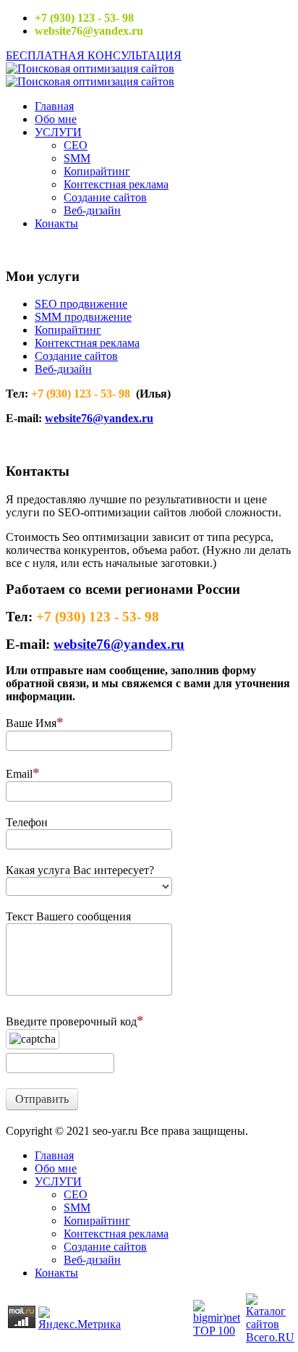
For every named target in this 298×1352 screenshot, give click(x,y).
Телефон (27, 822)
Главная (54, 106)
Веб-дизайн (92, 210)
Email (19, 774)
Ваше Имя (31, 723)
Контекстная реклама (116, 184)
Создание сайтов (105, 197)
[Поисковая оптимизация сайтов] (90, 68)
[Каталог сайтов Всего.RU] (270, 1337)
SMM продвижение (83, 317)
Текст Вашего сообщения (68, 916)
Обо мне (56, 119)
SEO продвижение (81, 304)
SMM (77, 158)
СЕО (76, 145)
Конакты (56, 223)
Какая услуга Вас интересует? (80, 870)
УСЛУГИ (58, 132)
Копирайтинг (97, 171)
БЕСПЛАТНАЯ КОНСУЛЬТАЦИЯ (94, 55)
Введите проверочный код (71, 1021)
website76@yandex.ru (99, 418)
